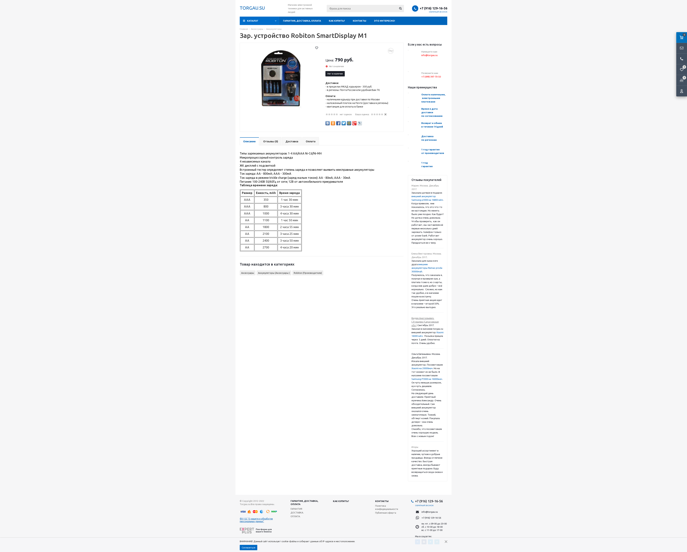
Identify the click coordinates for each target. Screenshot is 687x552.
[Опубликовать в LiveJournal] (360, 123)
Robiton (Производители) (308, 273)
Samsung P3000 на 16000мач (426, 379)
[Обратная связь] (681, 48)
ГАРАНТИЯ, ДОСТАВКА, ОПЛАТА (302, 20)
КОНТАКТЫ (359, 20)
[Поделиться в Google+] (354, 123)
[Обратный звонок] (681, 59)
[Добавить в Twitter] (344, 123)
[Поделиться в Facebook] (338, 123)
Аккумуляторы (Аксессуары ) (274, 273)
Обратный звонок (438, 12)
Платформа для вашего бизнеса (264, 530)
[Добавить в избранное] (316, 48)
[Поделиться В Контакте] (327, 123)
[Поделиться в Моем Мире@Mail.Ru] (349, 123)
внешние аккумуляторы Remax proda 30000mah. (426, 268)
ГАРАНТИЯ (296, 509)
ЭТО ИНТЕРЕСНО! (384, 20)
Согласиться (248, 547)
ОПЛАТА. (296, 516)
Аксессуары (247, 273)
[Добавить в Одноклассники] (333, 123)
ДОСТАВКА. (297, 512)
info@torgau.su (430, 512)
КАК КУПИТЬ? (337, 20)
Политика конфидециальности (386, 507)
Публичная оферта (385, 512)
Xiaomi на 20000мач (422, 368)
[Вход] (681, 91)
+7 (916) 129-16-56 (433, 8)
